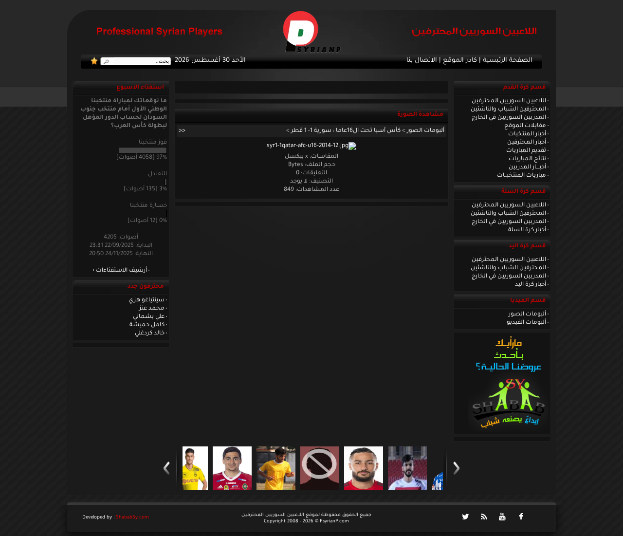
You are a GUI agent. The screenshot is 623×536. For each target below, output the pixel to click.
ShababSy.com (132, 517)
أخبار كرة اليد (530, 284)
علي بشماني (149, 317)
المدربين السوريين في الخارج (509, 117)
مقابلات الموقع (525, 126)
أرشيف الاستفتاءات (121, 270)
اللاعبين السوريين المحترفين (509, 101)
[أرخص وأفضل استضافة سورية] (508, 430)
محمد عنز (152, 308)
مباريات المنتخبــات (521, 175)
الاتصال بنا (421, 60)
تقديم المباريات (526, 151)
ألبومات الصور (527, 314)
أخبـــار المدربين (527, 167)
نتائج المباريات (527, 159)
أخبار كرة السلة (527, 230)
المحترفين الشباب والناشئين (508, 109)
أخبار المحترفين (526, 142)
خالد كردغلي (150, 333)
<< (182, 131)
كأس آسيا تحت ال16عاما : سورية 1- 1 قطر (346, 131)
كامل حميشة (147, 325)
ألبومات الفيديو (526, 322)
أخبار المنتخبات (527, 134)
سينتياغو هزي (146, 300)
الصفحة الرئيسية (507, 60)
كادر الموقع (460, 60)
